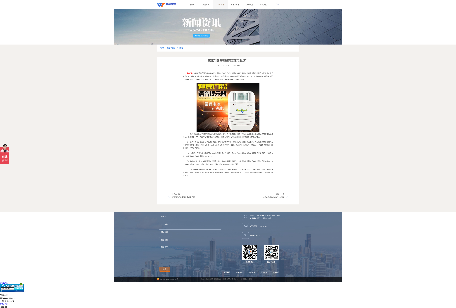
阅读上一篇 (183, 195)
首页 (192, 5)
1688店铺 (4, 286)
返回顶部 (4, 307)
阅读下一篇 (273, 195)
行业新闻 (180, 48)
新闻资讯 (170, 48)
